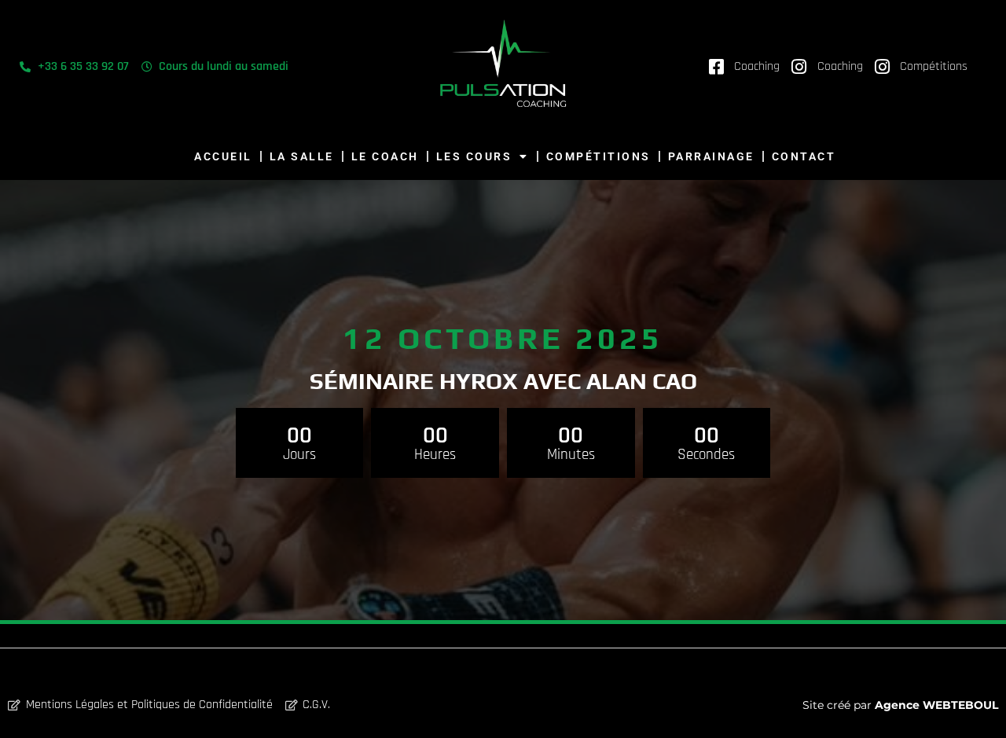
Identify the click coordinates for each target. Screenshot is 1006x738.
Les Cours (474, 156)
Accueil (223, 156)
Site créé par (900, 705)
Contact (804, 156)
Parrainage (711, 156)
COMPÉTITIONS (598, 156)
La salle (302, 156)
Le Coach (385, 156)
